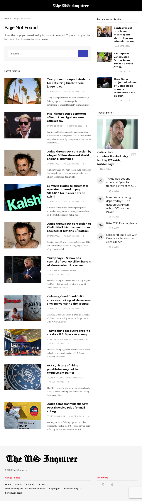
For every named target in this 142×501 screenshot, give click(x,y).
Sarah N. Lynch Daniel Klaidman (66, 378)
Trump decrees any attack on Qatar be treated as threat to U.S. (121, 182)
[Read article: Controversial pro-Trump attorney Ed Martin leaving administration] (104, 31)
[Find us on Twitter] (103, 484)
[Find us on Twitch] (126, 484)
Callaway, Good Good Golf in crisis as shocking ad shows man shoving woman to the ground (69, 300)
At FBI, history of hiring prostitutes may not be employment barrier (63, 369)
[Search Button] (136, 5)
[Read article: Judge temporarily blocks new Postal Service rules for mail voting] (22, 415)
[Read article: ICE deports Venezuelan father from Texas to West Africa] (104, 57)
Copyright (54, 488)
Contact (30, 484)
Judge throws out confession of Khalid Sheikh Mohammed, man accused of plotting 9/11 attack (69, 227)
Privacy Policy (71, 488)
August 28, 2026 (71, 164)
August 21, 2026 (123, 46)
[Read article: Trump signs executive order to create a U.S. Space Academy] (22, 342)
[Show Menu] (6, 5)
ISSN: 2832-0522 (13, 492)
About (18, 484)
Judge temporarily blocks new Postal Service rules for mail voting (67, 407)
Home (7, 18)
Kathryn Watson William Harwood (69, 339)
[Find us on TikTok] (112, 484)
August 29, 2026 (71, 91)
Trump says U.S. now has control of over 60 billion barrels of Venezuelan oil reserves (69, 261)
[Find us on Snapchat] (122, 484)
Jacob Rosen (56, 126)
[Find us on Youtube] (117, 484)
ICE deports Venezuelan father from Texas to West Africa (123, 60)
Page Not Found (22, 18)
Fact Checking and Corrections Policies (24, 488)
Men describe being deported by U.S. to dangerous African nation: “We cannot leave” (118, 204)
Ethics (42, 484)
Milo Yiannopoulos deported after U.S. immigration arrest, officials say (66, 117)
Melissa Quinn (57, 416)
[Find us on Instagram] (108, 484)
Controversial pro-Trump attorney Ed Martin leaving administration (124, 34)
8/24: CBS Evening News (121, 223)
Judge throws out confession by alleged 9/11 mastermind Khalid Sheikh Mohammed (69, 155)
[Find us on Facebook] (98, 484)
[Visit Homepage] (71, 5)
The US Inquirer (20, 470)
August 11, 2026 (123, 100)
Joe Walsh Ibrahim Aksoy (63, 270)
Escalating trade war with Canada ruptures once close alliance (121, 238)
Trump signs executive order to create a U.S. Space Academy (68, 332)
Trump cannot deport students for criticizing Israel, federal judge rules (68, 83)
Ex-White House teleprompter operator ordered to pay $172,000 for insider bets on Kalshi (67, 191)
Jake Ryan (55, 91)
